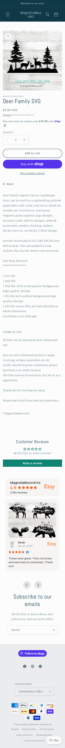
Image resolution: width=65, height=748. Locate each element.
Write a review (32, 463)
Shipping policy (44, 735)
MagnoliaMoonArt (30, 724)
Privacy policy (47, 729)
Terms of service (24, 735)
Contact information (34, 740)
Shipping (7, 115)
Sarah (21, 542)
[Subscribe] (53, 629)
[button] (7, 14)
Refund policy (29, 729)
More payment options (32, 173)
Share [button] (10, 183)
